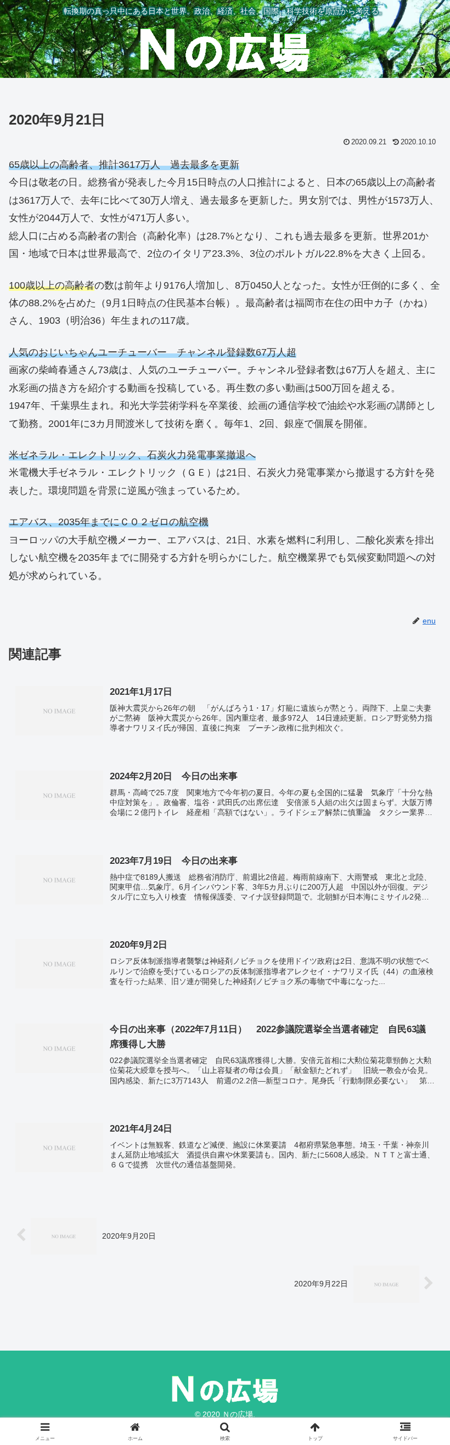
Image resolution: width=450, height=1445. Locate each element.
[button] (416, 1389)
